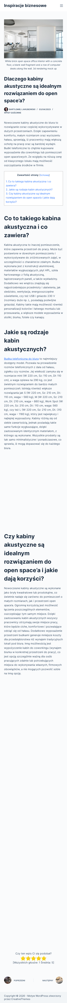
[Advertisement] (33, 488)
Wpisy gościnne (12, 112)
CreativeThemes (20, 999)
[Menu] (61, 5)
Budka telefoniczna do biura (21, 358)
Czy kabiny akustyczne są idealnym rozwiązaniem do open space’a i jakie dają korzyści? (30, 197)
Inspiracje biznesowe (25, 5)
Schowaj (44, 175)
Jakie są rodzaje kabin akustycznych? (29, 189)
